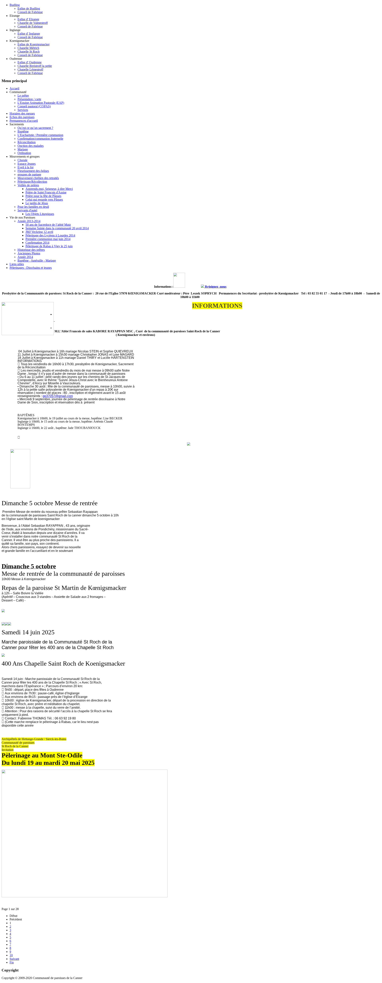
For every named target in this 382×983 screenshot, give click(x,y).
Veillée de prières (28, 185)
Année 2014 (25, 257)
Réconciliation (27, 142)
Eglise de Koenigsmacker (34, 44)
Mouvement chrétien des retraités (38, 178)
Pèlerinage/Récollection (32, 181)
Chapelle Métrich (28, 48)
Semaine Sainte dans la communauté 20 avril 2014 (57, 228)
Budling (15, 5)
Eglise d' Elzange (28, 19)
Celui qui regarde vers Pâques (44, 199)
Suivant (14, 958)
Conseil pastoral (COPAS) (34, 106)
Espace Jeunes (27, 163)
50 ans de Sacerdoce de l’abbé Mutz (48, 224)
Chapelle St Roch (29, 51)
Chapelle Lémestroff (30, 69)
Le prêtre (23, 95)
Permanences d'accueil (24, 120)
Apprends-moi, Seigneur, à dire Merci (49, 188)
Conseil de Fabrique (30, 12)
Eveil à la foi (25, 167)
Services (23, 110)
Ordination (24, 153)
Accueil (14, 88)
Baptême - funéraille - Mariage (37, 260)
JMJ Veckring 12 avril (39, 231)
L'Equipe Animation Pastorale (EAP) (41, 102)
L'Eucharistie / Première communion (40, 135)
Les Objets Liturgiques (39, 214)
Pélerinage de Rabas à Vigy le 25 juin (49, 246)
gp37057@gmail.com (58, 396)
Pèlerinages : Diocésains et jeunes (31, 267)
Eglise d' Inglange (29, 33)
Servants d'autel (27, 210)
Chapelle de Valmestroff (33, 23)
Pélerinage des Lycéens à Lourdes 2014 (50, 235)
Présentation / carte (29, 99)
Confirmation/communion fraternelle (40, 138)
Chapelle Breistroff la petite (35, 66)
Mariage (23, 149)
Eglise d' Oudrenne (30, 62)
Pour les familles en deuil (33, 206)
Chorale (22, 160)
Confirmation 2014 (37, 242)
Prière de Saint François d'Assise (45, 192)
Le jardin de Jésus (36, 203)
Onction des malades (31, 145)
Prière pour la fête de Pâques (43, 196)
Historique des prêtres (31, 249)
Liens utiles (17, 264)
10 (11, 955)
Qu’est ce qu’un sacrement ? (35, 127)
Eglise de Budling (29, 8)
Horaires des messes (22, 113)
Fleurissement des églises (33, 171)
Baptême (23, 131)
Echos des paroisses (22, 117)
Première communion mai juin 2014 (47, 239)
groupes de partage (29, 174)
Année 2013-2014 (29, 221)
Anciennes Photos (29, 253)
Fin (12, 962)
